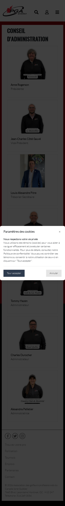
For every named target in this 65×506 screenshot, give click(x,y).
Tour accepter (14, 273)
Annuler (54, 273)
